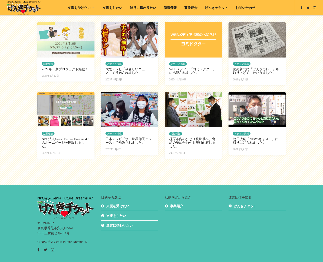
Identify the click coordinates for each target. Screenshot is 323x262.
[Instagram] (314, 8)
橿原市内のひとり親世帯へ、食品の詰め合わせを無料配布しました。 (192, 142)
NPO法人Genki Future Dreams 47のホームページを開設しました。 (65, 142)
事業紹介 (191, 7)
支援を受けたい (79, 7)
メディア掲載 (114, 63)
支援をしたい (112, 7)
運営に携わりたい (143, 7)
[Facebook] (301, 8)
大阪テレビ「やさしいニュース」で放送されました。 (126, 71)
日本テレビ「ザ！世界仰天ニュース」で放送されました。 (128, 141)
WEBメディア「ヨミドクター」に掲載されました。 (192, 71)
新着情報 (170, 7)
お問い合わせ (245, 7)
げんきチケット (216, 7)
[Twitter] (308, 8)
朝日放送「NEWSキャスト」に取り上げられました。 (255, 141)
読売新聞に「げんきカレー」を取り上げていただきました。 (256, 71)
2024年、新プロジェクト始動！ (65, 69)
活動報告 (48, 63)
